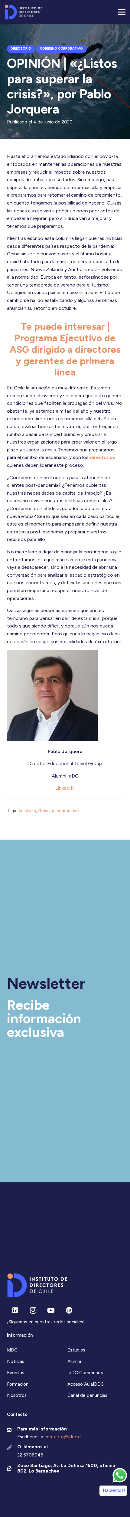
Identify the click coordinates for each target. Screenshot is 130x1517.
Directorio (27, 810)
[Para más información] (12, 1430)
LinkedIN (65, 788)
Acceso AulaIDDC (85, 1384)
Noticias (15, 1361)
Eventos (15, 1372)
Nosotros (17, 1395)
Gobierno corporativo (58, 810)
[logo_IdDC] (23, 12)
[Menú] (122, 12)
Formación (17, 1384)
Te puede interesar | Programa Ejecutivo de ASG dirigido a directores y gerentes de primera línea (65, 349)
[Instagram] (33, 1310)
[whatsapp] (119, 1475)
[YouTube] (51, 1310)
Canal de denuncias (87, 1395)
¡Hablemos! (113, 1490)
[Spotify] (69, 1310)
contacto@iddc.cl (62, 1437)
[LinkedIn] (15, 1310)
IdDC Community (85, 1372)
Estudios (76, 1350)
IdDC (12, 1350)
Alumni (74, 1361)
